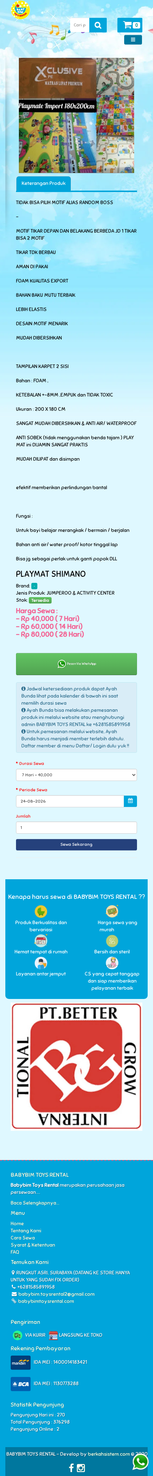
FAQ (15, 1252)
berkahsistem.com (109, 1454)
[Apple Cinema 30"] (76, 115)
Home (17, 1224)
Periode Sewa (33, 789)
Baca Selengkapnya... (35, 1203)
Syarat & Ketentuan (33, 1245)
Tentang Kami (26, 1231)
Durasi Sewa (31, 763)
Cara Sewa (23, 1238)
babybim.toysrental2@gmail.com (57, 1294)
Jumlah (23, 816)
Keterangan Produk (43, 183)
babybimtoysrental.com (45, 1301)
